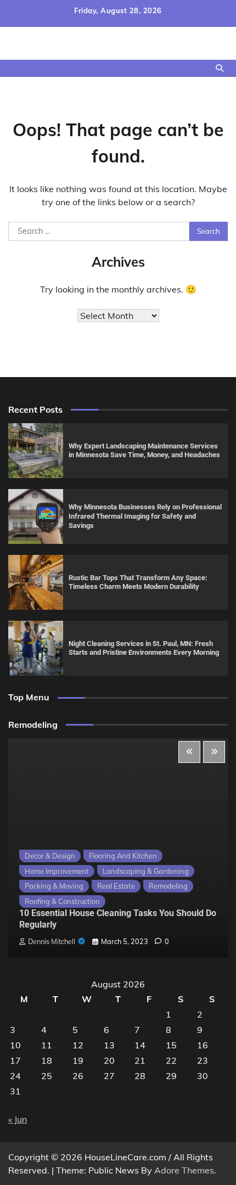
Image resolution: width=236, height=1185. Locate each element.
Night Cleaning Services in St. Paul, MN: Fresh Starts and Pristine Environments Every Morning (144, 648)
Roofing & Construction (62, 901)
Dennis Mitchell (51, 941)
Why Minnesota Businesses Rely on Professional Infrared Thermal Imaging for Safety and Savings (145, 516)
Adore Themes (184, 1170)
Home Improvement (57, 871)
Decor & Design (50, 855)
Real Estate (116, 885)
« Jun (17, 1119)
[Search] (219, 68)
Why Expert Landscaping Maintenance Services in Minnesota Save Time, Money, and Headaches (144, 450)
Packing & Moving (54, 885)
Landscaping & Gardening (146, 871)
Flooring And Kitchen (123, 855)
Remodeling (168, 885)
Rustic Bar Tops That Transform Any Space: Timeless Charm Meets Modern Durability (138, 582)
